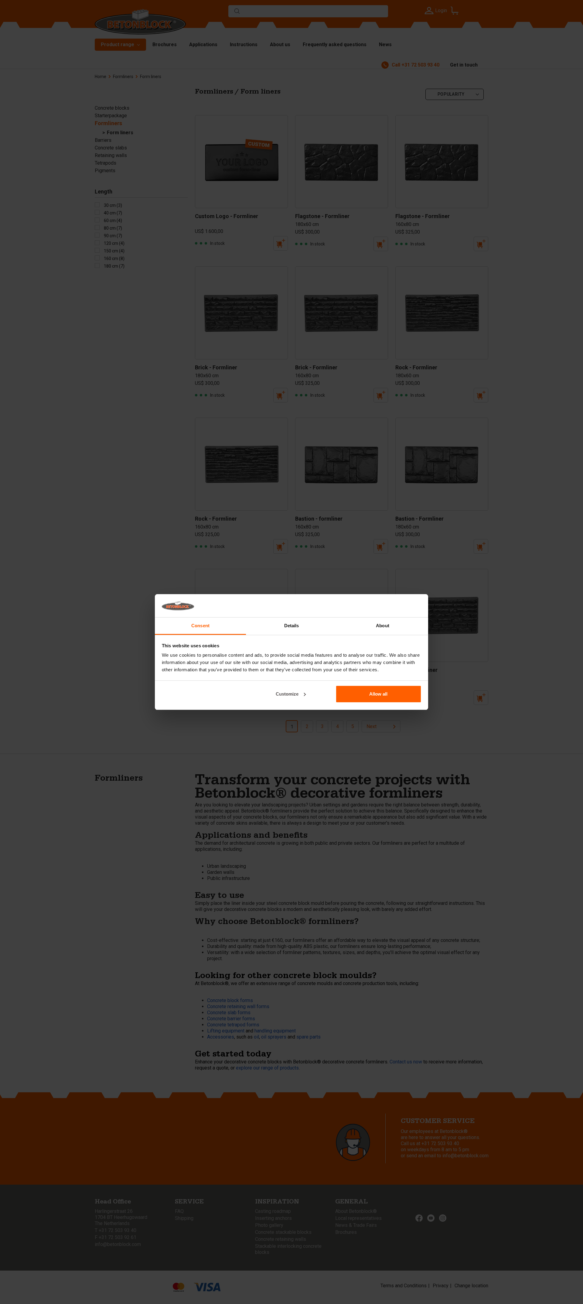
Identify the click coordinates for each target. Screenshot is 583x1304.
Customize (287, 693)
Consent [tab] (200, 625)
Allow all (378, 693)
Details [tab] (291, 625)
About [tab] (382, 625)
